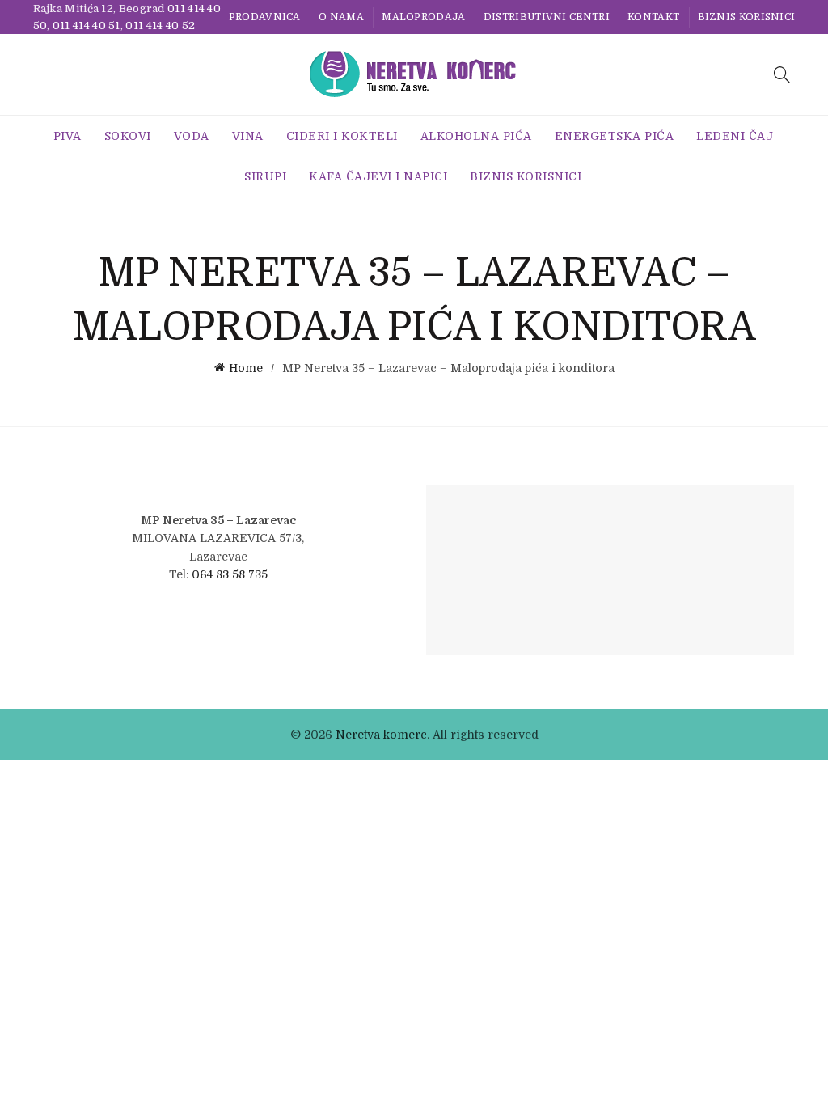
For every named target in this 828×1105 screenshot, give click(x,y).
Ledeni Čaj (734, 135)
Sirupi (265, 176)
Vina (248, 135)
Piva (67, 135)
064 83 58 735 (230, 574)
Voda (191, 135)
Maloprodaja (423, 17)
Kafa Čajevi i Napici (378, 176)
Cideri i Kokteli (342, 135)
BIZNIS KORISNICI (747, 17)
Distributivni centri (547, 17)
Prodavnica (265, 17)
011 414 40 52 (160, 25)
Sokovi (127, 135)
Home (246, 368)
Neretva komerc (381, 734)
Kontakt (653, 17)
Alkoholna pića (476, 135)
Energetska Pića (614, 135)
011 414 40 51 (86, 25)
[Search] (782, 74)
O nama (341, 17)
